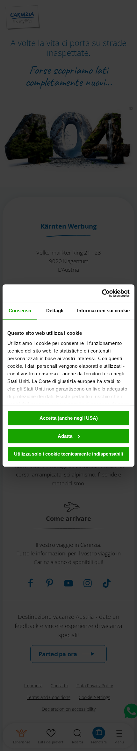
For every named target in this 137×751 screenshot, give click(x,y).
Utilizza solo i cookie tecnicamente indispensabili (68, 453)
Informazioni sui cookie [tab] (103, 310)
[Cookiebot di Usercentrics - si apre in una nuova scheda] (102, 293)
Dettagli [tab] (55, 310)
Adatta (65, 436)
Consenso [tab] (20, 310)
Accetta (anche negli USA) (69, 418)
